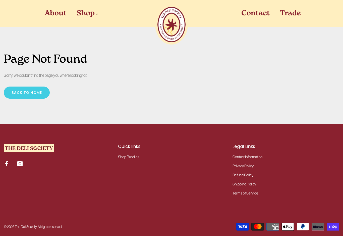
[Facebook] (7, 164)
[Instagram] (20, 164)
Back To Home (27, 92)
